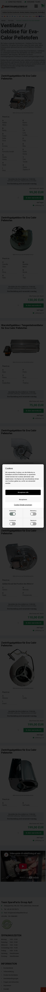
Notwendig (12, 510)
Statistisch (33, 520)
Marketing (33, 510)
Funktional (12, 520)
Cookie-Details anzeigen (23, 505)
